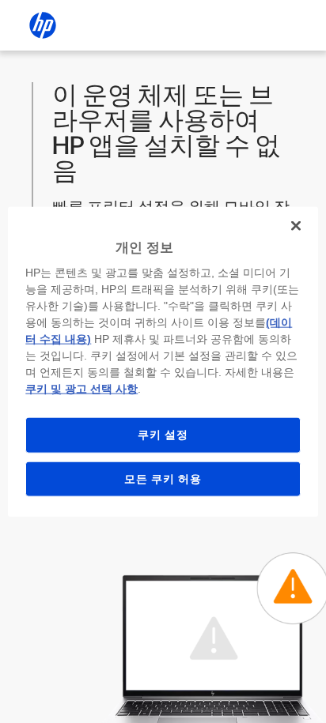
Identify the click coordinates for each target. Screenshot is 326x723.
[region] (162, 361)
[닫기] (296, 225)
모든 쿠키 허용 (163, 478)
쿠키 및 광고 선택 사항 (81, 388)
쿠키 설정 (163, 434)
